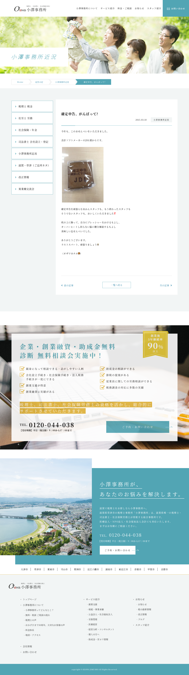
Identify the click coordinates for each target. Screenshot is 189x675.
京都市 (164, 569)
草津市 (37, 569)
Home (20, 82)
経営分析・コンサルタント (101, 629)
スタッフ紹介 (154, 8)
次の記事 (164, 285)
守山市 (64, 569)
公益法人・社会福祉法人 (100, 614)
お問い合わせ (30, 652)
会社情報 (27, 646)
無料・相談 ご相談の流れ (37, 615)
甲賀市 (151, 569)
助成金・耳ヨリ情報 (98, 639)
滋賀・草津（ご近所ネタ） (34, 165)
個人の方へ (94, 634)
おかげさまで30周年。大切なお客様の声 (45, 625)
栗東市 (50, 569)
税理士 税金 (26, 106)
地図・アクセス (33, 635)
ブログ (141, 619)
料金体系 (29, 630)
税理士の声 (30, 620)
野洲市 (77, 569)
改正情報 (24, 177)
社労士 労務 (26, 118)
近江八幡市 (93, 569)
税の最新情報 (144, 609)
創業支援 (93, 604)
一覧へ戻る (117, 285)
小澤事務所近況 (62, 82)
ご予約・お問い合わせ (137, 427)
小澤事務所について (87, 8)
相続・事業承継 (96, 609)
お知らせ (142, 604)
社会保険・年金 (28, 130)
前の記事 (68, 285)
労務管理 (93, 619)
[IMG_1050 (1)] (82, 201)
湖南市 (108, 569)
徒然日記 (39, 82)
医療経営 (93, 624)
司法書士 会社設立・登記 (33, 141)
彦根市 (137, 569)
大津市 (24, 569)
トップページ (30, 599)
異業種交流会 (26, 189)
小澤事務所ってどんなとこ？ (39, 610)
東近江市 (123, 569)
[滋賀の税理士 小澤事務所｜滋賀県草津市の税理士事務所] (32, 10)
